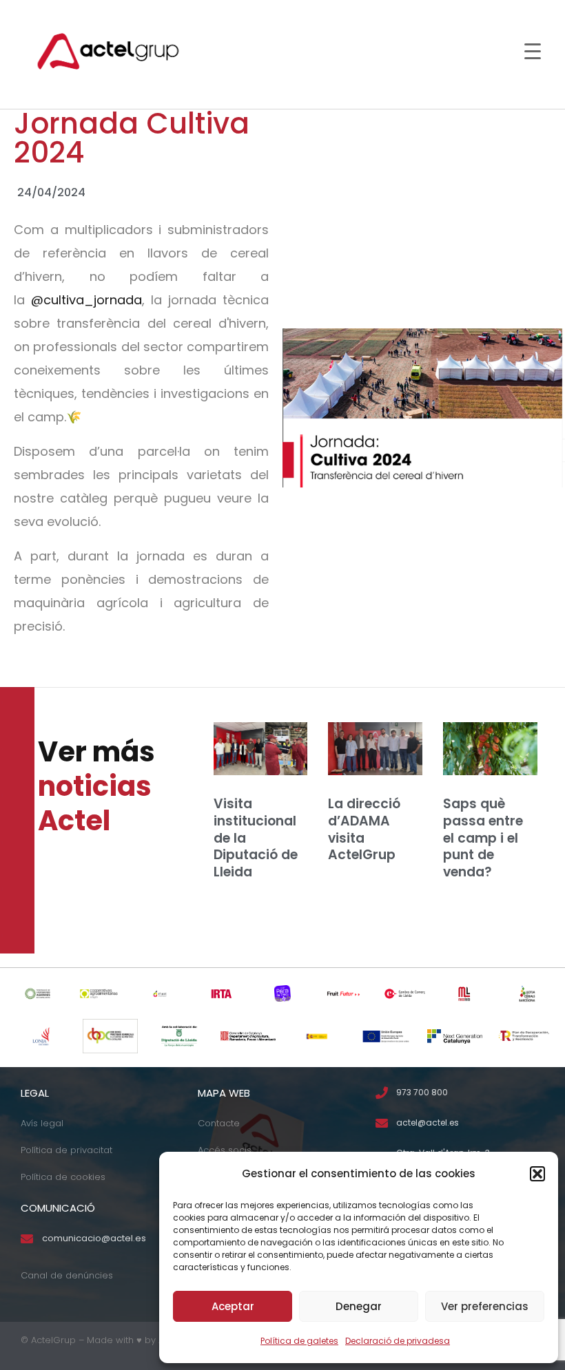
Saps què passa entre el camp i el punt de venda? (483, 837)
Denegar (359, 1306)
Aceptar (233, 1306)
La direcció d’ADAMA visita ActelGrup (364, 829)
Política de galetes (299, 1341)
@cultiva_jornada (86, 299)
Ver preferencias (484, 1306)
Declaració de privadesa (397, 1341)
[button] (537, 1174)
